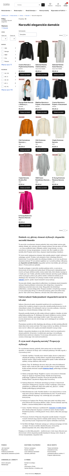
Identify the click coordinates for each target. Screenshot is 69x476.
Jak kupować (5, 448)
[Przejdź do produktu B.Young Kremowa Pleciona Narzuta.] (60, 164)
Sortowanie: (22, 31)
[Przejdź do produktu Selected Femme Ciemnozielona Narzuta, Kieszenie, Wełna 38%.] (43, 51)
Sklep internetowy (32, 473)
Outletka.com (4, 15)
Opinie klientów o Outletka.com (33, 468)
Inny (5, 58)
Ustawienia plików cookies (55, 453)
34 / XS (6, 73)
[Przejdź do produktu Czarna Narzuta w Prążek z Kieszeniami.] (60, 89)
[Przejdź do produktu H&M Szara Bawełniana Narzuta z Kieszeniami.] (43, 164)
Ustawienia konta (52, 450)
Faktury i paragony (30, 448)
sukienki (21, 280)
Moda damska (13, 15)
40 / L (6, 83)
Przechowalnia (51, 451)
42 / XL (6, 86)
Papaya (6, 61)
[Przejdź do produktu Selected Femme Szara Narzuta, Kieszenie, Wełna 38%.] (60, 51)
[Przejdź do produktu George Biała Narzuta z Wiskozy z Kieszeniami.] (26, 89)
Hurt (25, 464)
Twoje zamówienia (52, 448)
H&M (5, 54)
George (6, 51)
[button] (43, 4)
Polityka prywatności (7, 451)
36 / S (6, 76)
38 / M (6, 80)
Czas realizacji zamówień (31, 451)
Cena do (12, 35)
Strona (61, 35)
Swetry (21, 15)
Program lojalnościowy (54, 455)
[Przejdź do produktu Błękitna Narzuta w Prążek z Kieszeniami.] (43, 89)
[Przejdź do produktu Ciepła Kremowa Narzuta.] (60, 127)
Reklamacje (4, 464)
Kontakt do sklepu (29, 463)
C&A (5, 48)
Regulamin (4, 450)
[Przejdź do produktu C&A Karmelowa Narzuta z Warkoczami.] (26, 127)
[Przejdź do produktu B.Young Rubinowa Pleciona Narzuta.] (26, 202)
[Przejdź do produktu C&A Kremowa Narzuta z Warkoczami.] (43, 127)
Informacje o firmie (29, 466)
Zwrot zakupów (6, 463)
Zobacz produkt (25, 74)
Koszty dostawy (29, 450)
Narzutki (27, 15)
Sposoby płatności (29, 453)
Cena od (3, 35)
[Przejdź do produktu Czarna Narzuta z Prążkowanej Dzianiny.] (26, 51)
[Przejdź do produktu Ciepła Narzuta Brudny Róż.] (26, 164)
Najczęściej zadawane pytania (10, 453)
